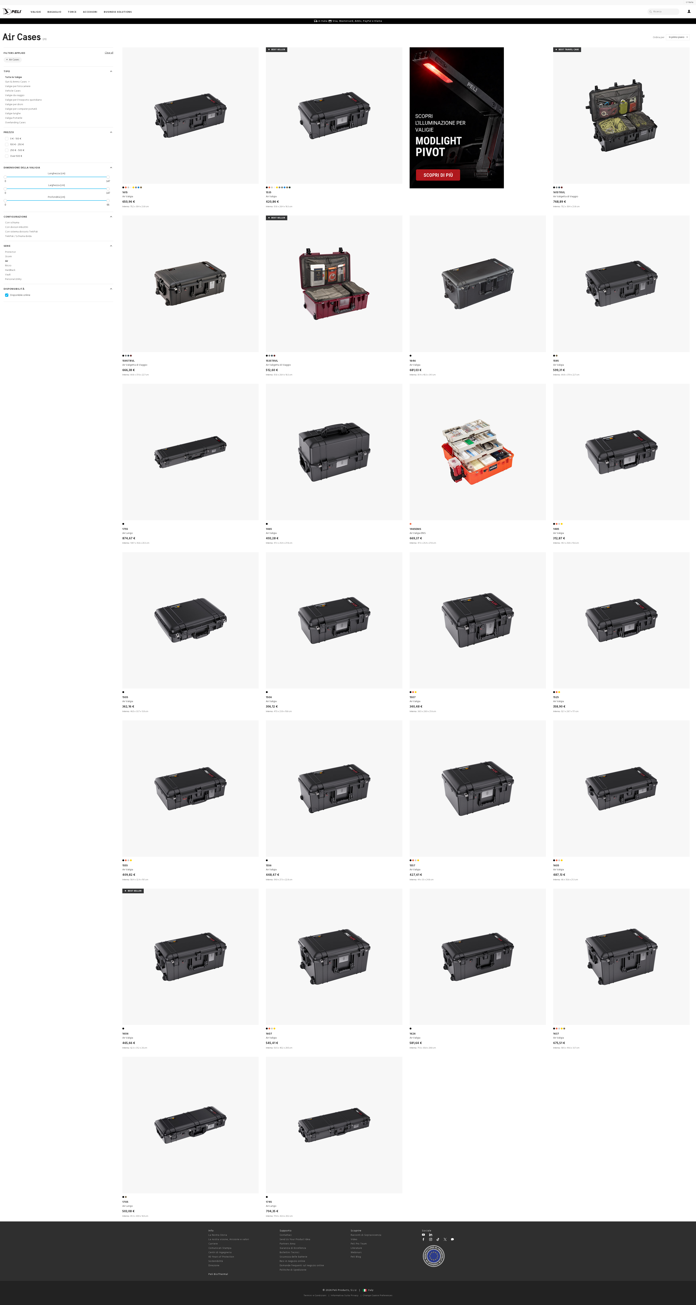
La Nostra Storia (217, 1235)
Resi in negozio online (292, 1261)
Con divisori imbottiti (16, 227)
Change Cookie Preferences (377, 1295)
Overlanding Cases (15, 123)
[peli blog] (452, 1240)
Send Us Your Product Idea (295, 1239)
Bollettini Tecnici (289, 1252)
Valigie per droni (14, 104)
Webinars (356, 1252)
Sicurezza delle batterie (293, 1257)
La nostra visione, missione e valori (228, 1239)
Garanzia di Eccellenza (293, 1248)
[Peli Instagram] (430, 1240)
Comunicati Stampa (219, 1248)
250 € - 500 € (17, 150)
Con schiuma (12, 223)
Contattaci (286, 1235)
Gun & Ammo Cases (17, 82)
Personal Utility (13, 279)
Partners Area (287, 1244)
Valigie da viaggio (14, 95)
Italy (370, 1290)
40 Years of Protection (221, 1257)
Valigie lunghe (13, 113)
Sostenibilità (215, 1261)
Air (6, 261)
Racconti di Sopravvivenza (366, 1235)
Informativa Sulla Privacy (345, 1295)
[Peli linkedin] (430, 1235)
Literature (356, 1248)
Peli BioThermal (218, 1274)
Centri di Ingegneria (220, 1252)
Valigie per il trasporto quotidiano (23, 100)
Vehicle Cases (12, 91)
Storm (8, 257)
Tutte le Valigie (13, 77)
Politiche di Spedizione (293, 1270)
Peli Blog (356, 1257)
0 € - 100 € (15, 139)
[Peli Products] (423, 1240)
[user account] (689, 12)
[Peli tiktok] (437, 1240)
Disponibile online (20, 295)
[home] (12, 11)
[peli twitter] (445, 1240)
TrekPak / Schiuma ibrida (18, 236)
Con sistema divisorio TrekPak (21, 232)
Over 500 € (16, 156)
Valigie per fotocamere (17, 86)
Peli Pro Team (359, 1244)
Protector (10, 252)
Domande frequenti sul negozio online (302, 1265)
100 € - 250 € (17, 144)
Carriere (213, 1244)
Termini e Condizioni (315, 1295)
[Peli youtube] (423, 1235)
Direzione (213, 1265)
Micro (8, 266)
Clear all (109, 53)
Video (354, 1239)
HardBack (10, 270)
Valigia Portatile (13, 118)
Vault (8, 275)
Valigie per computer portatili (21, 109)
